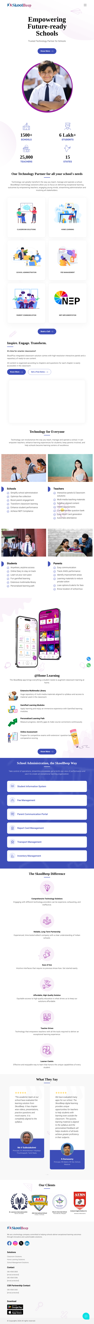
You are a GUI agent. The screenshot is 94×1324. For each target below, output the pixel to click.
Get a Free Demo (38, 372)
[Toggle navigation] (85, 5)
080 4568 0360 (12, 1290)
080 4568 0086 (12, 1278)
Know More (45, 51)
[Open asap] (86, 1316)
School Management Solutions (18, 1263)
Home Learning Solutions (16, 1260)
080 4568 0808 (12, 1272)
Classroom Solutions (14, 1257)
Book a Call (45, 331)
